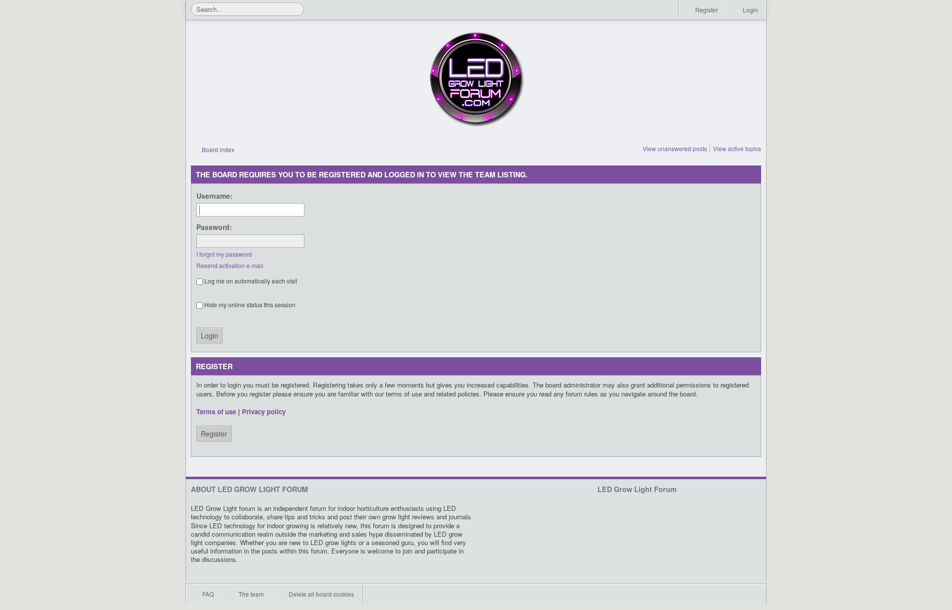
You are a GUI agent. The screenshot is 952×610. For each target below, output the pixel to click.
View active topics (737, 148)
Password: (214, 227)
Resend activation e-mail (229, 265)
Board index (217, 149)
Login (749, 9)
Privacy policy (264, 411)
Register (706, 9)
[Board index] (476, 79)
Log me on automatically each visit (250, 281)
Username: (214, 196)
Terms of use (216, 411)
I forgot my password (224, 254)
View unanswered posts (675, 148)
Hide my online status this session (249, 304)
